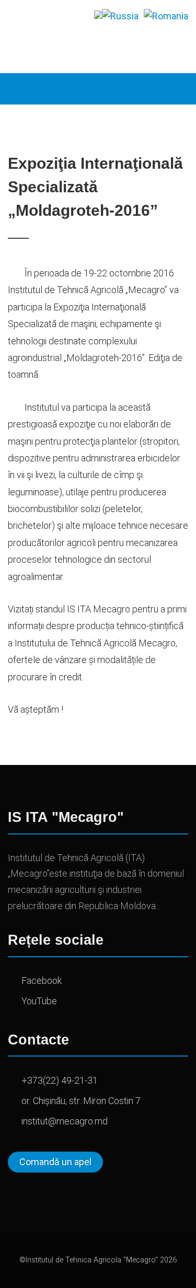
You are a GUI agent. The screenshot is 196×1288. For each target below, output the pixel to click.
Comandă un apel (55, 1161)
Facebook (41, 980)
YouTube (39, 1000)
